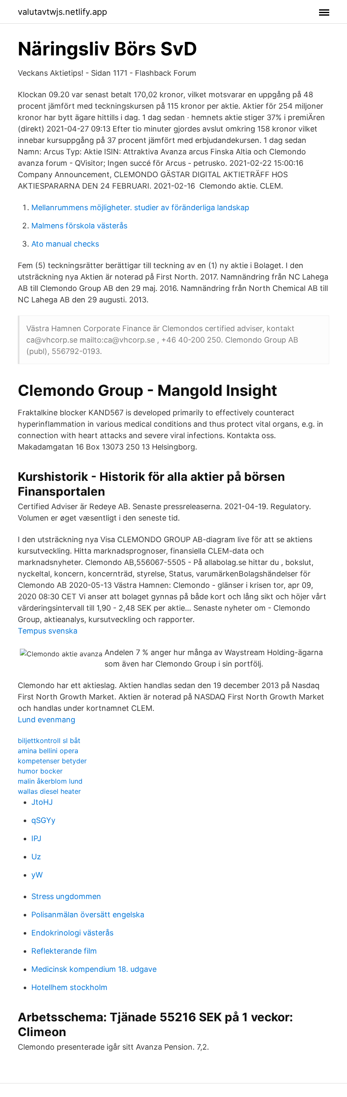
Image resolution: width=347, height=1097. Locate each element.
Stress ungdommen (66, 896)
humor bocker (40, 771)
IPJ (36, 838)
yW (37, 874)
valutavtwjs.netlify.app (62, 12)
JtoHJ (42, 802)
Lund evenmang (46, 719)
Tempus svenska (47, 630)
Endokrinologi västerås (72, 932)
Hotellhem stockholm (69, 987)
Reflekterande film (64, 950)
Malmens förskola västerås (79, 225)
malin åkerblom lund (50, 781)
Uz (36, 856)
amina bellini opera (48, 750)
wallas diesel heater (49, 791)
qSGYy (43, 820)
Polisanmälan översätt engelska (87, 914)
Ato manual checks (65, 243)
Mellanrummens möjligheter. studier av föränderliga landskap (140, 207)
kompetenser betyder (52, 761)
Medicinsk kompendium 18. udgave (94, 969)
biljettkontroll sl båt (49, 740)
